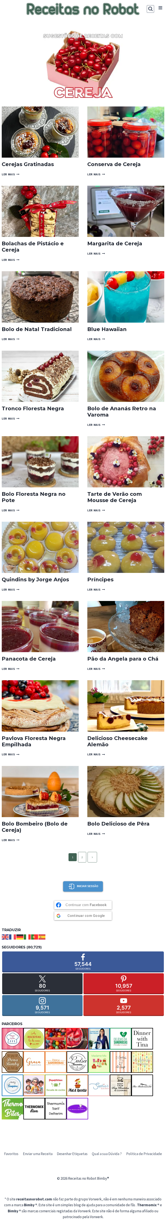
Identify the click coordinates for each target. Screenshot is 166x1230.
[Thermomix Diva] (34, 1108)
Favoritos (11, 1153)
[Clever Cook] (77, 1038)
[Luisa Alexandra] (77, 1062)
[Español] (42, 936)
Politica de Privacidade (144, 1153)
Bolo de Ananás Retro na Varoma (121, 411)
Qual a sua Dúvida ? (107, 1153)
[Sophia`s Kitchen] (99, 1085)
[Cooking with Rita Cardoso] (99, 1038)
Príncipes (100, 579)
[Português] (34, 936)
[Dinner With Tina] (142, 1038)
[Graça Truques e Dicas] (34, 1062)
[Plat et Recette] (77, 1085)
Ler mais (10, 174)
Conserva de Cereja (114, 164)
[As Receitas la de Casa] (34, 1038)
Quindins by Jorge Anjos (35, 579)
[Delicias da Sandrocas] (120, 1038)
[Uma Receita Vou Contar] (77, 1108)
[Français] (12, 936)
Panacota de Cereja (29, 659)
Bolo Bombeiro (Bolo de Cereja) (35, 827)
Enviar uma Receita (38, 1153)
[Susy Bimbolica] (120, 1085)
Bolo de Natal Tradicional (37, 329)
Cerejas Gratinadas (28, 164)
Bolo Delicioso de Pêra (118, 824)
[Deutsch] (20, 936)
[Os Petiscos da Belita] (34, 1085)
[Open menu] (160, 8)
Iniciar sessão (87, 886)
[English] (5, 936)
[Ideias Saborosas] (56, 1062)
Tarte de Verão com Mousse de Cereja (114, 497)
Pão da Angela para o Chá (122, 659)
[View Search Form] (150, 9)
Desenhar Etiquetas (72, 1153)
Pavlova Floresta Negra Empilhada (34, 741)
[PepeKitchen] (56, 1085)
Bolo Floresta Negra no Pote (33, 497)
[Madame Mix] (99, 1062)
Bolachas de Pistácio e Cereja (33, 246)
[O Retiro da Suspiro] (12, 1085)
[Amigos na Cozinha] (12, 1038)
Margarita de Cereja (114, 243)
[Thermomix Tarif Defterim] (56, 1108)
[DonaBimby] (12, 1062)
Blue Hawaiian (107, 329)
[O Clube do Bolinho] (142, 1062)
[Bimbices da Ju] (56, 1038)
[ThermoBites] (12, 1108)
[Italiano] (27, 936)
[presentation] (40, 132)
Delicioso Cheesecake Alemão (117, 741)
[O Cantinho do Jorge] (120, 1062)
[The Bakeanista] (142, 1085)
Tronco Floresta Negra (33, 408)
